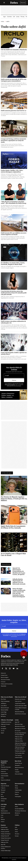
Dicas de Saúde (19, 774)
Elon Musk (3, 699)
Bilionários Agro (19, 724)
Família (16, 769)
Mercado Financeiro (6, 767)
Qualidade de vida (5, 813)
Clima (16, 806)
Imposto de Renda (5, 780)
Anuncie (23, 2)
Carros (2, 821)
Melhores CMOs (19, 741)
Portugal (3, 806)
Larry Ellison (4, 705)
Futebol (3, 792)
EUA (16, 827)
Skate (2, 796)
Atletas (3, 800)
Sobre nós (3, 673)
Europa (17, 836)
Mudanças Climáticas (20, 811)
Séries (16, 785)
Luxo (2, 815)
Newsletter (3, 686)
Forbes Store (4, 675)
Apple (2, 732)
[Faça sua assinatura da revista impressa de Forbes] (4, 644)
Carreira (9, 16)
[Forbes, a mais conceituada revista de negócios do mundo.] (14, 656)
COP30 (17, 815)
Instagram (3, 728)
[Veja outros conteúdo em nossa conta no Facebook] (2, 668)
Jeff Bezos (3, 703)
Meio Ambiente (19, 804)
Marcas (3, 819)
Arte (2, 817)
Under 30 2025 (18, 757)
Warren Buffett (4, 710)
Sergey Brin (3, 714)
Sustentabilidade (19, 808)
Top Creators (18, 755)
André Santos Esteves (20, 713)
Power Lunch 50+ (5, 831)
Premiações (18, 796)
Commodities (4, 773)
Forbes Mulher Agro (6, 850)
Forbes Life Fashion (5, 833)
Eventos (17, 792)
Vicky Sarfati (18, 701)
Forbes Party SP (5, 840)
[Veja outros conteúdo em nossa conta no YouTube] (13, 668)
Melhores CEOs (19, 736)
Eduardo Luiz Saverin (20, 699)
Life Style (4, 804)
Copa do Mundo (5, 785)
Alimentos (17, 813)
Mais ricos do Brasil (20, 697)
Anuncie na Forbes (5, 679)
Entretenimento (19, 783)
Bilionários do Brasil (20, 726)
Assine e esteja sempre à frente (9, 665)
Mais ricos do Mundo (7, 697)
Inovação (3, 726)
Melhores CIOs (18, 739)
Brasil (16, 829)
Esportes (3, 783)
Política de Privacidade (10, 384)
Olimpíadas (4, 798)
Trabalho (17, 771)
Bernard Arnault (5, 707)
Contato (3, 681)
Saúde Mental (18, 763)
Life (14, 16)
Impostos (3, 771)
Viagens (3, 808)
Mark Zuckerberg (5, 701)
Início (2, 21)
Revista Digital (4, 677)
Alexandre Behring (19, 711)
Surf (2, 794)
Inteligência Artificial (6, 722)
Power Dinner (4, 827)
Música (17, 794)
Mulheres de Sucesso (20, 751)
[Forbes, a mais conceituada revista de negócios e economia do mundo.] (14, 2)
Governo (17, 833)
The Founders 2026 (19, 753)
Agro (4, 16)
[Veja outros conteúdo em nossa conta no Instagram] (9, 668)
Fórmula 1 (3, 790)
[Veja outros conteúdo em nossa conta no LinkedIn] (17, 668)
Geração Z (17, 765)
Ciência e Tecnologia (7, 720)
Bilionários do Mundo (20, 728)
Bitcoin (2, 765)
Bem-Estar (18, 761)
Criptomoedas (4, 775)
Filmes (16, 788)
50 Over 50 (17, 730)
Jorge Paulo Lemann (20, 703)
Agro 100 (17, 722)
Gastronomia (4, 811)
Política (17, 825)
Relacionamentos (19, 767)
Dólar (2, 778)
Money (22, 16)
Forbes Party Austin (6, 838)
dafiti (7, 21)
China (16, 831)
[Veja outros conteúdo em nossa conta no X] (6, 668)
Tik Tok (2, 730)
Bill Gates (3, 716)
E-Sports (3, 788)
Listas (17, 16)
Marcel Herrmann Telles (21, 705)
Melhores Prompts (5, 724)
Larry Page (3, 712)
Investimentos (4, 769)
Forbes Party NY (5, 836)
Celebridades (18, 790)
